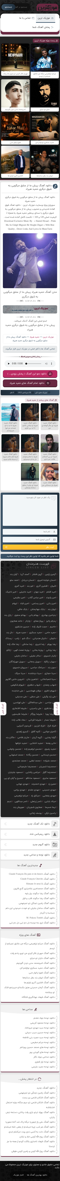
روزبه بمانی (37, 650)
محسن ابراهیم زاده (33, 749)
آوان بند (13, 574)
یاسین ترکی (50, 813)
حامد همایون (16, 621)
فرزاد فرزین (39, 725)
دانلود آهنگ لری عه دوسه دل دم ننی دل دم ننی (32, 922)
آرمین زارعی (50, 574)
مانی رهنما (51, 743)
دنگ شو (26, 638)
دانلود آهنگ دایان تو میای (42, 958)
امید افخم (51, 591)
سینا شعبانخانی (48, 679)
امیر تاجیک (11, 591)
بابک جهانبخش (37, 609)
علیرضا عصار (50, 719)
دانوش (53, 638)
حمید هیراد (34, 337)
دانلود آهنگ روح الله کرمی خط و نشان (37, 1136)
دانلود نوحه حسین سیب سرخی (40, 1032)
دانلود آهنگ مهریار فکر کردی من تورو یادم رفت (32, 953)
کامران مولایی (49, 731)
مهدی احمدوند (38, 784)
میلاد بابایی (50, 801)
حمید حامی (50, 632)
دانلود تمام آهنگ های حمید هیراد (27, 383)
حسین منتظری (22, 626)
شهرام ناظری (50, 690)
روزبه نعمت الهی (21, 650)
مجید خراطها (21, 743)
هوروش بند (18, 807)
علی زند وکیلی (49, 696)
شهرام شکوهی (17, 684)
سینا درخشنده (35, 673)
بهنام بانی (34, 615)
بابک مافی (22, 609)
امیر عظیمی (19, 597)
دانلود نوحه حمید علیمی (43, 1066)
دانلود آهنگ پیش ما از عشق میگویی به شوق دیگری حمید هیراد (30, 187)
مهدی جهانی (22, 784)
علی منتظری (50, 708)
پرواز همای (38, 621)
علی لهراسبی (19, 702)
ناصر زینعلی (36, 801)
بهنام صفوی (20, 615)
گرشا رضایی (50, 737)
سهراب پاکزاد (50, 661)
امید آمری (19, 586)
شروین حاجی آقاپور (14, 679)
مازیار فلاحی (23, 737)
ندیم (9, 801)
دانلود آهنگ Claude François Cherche (37, 878)
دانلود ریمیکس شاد (40, 834)
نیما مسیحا (50, 807)
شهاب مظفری (33, 684)
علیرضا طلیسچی (19, 714)
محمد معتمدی (19, 760)
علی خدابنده (17, 690)
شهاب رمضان (49, 684)
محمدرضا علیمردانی (27, 766)
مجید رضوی (50, 749)
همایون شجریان (34, 807)
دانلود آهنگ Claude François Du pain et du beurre (32, 874)
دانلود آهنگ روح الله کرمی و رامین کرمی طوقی (33, 1151)
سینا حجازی (50, 673)
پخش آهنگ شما (41, 27)
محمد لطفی (34, 760)
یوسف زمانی (36, 813)
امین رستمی (38, 603)
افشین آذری (42, 586)
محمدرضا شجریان (47, 766)
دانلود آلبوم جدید (41, 844)
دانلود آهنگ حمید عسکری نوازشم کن (37, 968)
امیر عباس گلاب (35, 597)
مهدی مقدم (34, 789)
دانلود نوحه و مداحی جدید (37, 855)
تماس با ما (25, 18)
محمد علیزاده (49, 760)
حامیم (53, 626)
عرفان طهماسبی (33, 690)
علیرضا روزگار (36, 714)
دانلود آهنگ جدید (46, 1088)
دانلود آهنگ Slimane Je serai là (40, 883)
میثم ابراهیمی (21, 795)
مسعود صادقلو (33, 778)
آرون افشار (37, 574)
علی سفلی (35, 696)
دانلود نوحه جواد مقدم (44, 1018)
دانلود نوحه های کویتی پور (42, 1052)
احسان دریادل (27, 580)
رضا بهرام (51, 644)
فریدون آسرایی (24, 725)
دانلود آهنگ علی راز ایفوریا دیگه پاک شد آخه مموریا (30, 1122)
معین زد (52, 784)
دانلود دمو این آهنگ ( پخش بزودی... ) (26, 373)
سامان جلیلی (20, 655)
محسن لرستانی (48, 754)
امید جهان (39, 591)
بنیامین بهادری (48, 615)
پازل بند (8, 615)
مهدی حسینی (49, 789)
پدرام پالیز (51, 621)
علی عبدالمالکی (35, 702)
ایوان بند (52, 609)
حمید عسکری (35, 632)
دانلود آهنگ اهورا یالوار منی (42, 972)
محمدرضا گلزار (49, 772)
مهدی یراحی (19, 789)
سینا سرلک (20, 673)
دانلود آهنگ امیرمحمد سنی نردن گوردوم (35, 963)
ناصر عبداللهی (21, 801)
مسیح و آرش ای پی (13, 778)
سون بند (52, 667)
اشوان (53, 586)
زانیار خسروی (50, 655)
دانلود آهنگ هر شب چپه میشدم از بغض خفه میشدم (29, 1126)
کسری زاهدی (22, 731)
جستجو (8, 7)
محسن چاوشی (14, 749)
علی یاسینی (35, 708)
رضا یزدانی (51, 650)
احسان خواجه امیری (46, 580)
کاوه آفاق (35, 731)
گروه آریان (37, 737)
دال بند (9, 632)
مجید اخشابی (36, 743)
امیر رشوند (51, 597)
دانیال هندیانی (40, 638)
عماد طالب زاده (19, 719)
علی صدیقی (21, 696)
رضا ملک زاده (13, 644)
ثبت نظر (50, 547)
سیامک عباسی (37, 667)
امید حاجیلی (25, 591)
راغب (17, 638)
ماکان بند (10, 737)
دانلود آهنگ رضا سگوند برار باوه (40, 893)
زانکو (8, 650)
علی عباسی (50, 702)
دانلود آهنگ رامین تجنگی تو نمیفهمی (37, 903)
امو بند (30, 586)
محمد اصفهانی (16, 754)
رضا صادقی (27, 644)
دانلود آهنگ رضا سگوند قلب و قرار (39, 898)
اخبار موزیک (18, 1175)
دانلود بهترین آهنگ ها (37, 1175)
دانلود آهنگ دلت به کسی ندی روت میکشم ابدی (32, 1131)
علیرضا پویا (50, 714)
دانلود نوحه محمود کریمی (42, 1022)
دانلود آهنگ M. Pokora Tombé (40, 917)
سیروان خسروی (20, 667)
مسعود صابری (49, 778)
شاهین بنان (32, 679)
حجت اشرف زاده (39, 626)
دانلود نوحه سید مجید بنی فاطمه (39, 1037)
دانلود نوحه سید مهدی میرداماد (40, 1027)
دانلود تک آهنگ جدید (38, 824)
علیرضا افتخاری (19, 708)
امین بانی (51, 603)
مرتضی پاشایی (33, 772)
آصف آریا (24, 574)
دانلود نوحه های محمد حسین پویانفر (37, 1047)
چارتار (28, 621)
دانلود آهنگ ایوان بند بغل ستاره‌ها (38, 977)
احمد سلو (14, 580)
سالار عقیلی (35, 655)
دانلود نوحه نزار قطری (45, 1061)
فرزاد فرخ (52, 725)
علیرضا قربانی (34, 719)
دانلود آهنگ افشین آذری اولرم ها (39, 982)
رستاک (8, 638)
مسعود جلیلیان (15, 772)
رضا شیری (39, 644)
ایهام (14, 603)
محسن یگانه (32, 754)
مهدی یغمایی (49, 795)
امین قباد (24, 603)
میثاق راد (35, 795)
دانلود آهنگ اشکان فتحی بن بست (38, 1097)
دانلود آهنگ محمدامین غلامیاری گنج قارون (34, 888)
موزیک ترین (44, 18)
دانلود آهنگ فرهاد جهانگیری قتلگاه (38, 997)
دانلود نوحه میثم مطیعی (43, 1042)
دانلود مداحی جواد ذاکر (44, 1057)
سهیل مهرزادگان (17, 661)
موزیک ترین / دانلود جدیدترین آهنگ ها (46, 7)
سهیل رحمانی (34, 661)
